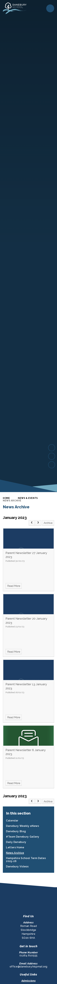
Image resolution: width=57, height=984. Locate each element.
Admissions (28, 980)
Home (6, 498)
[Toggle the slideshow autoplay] (51, 464)
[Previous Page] (32, 523)
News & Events (28, 498)
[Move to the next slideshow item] (51, 447)
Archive (48, 522)
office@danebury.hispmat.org (28, 966)
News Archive (12, 500)
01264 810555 (28, 955)
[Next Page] (38, 523)
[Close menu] (50, 8)
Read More (13, 585)
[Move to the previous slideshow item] (51, 456)
